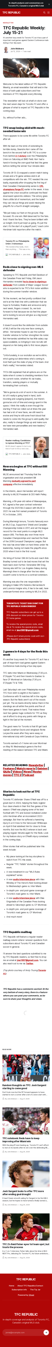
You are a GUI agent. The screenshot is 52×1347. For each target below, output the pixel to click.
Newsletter (8, 23)
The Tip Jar (35, 1289)
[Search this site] (44, 12)
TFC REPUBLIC (11, 12)
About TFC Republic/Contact (30, 1286)
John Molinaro (17, 48)
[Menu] (48, 12)
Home (11, 1286)
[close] (49, 4)
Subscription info (19, 1289)
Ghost (31, 1295)
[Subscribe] (46, 1332)
